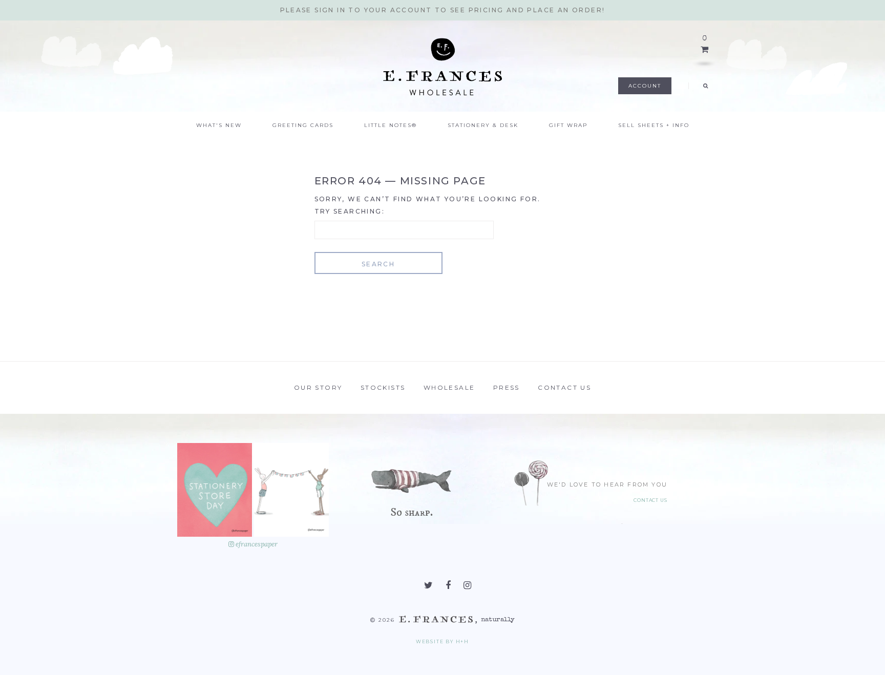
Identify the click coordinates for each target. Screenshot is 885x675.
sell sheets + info (653, 125)
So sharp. (411, 512)
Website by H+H (442, 641)
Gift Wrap (568, 125)
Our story (318, 387)
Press (506, 387)
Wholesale (449, 387)
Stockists (383, 387)
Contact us (564, 387)
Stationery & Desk (483, 125)
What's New (219, 125)
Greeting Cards (302, 125)
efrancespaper (256, 544)
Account (644, 85)
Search (378, 264)
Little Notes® (390, 125)
